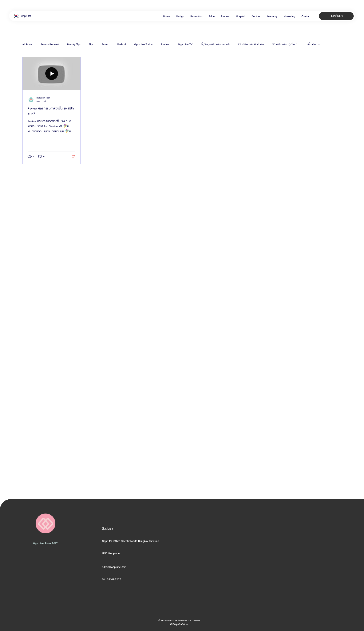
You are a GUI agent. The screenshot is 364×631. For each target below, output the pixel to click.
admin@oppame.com (114, 567)
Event (105, 44)
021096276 (114, 579)
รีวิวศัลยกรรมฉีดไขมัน (251, 44)
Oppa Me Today (143, 44)
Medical (121, 44)
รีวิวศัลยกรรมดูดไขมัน (285, 44)
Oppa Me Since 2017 (45, 543)
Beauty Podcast (50, 44)
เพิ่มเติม (311, 44)
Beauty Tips (73, 44)
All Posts (27, 44)
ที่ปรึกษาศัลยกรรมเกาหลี (215, 44)
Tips (91, 44)
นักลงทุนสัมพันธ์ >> (179, 624)
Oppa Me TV (185, 44)
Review (165, 44)
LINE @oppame (111, 553)
